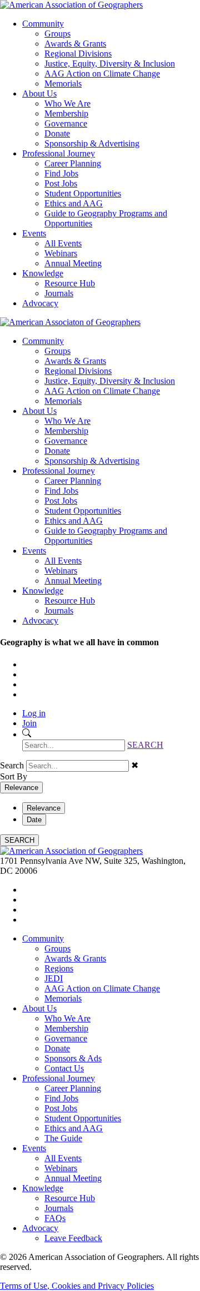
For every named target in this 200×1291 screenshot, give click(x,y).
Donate (57, 133)
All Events (63, 243)
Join (29, 723)
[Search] (26, 734)
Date (34, 820)
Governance (65, 123)
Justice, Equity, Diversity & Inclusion (109, 63)
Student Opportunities (82, 193)
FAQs (55, 1218)
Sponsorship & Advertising (91, 143)
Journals (58, 293)
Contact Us (64, 1068)
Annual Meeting (73, 263)
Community (43, 23)
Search (12, 765)
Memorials (63, 83)
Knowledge (42, 273)
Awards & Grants (75, 43)
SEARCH (145, 745)
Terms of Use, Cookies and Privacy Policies (77, 1285)
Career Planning (72, 163)
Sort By (13, 776)
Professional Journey (58, 153)
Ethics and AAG (73, 203)
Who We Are (67, 103)
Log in (34, 713)
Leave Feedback (73, 1238)
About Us (39, 93)
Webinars (60, 253)
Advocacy (40, 303)
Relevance (21, 787)
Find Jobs (61, 173)
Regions (58, 968)
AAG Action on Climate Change (102, 73)
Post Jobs (60, 183)
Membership (66, 113)
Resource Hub (69, 283)
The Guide (63, 1138)
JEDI (53, 978)
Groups (57, 33)
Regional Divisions (78, 53)
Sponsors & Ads (73, 1058)
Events (34, 233)
